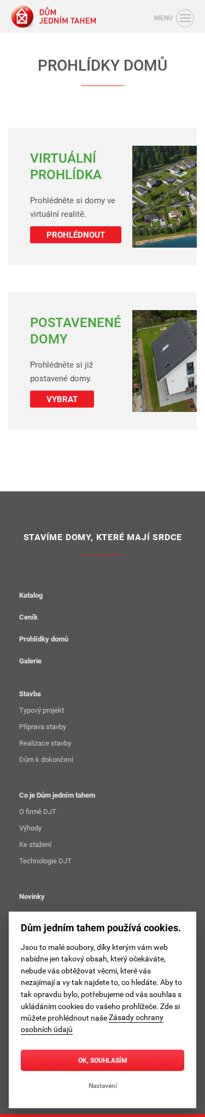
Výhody (30, 828)
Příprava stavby (42, 726)
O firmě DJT (37, 811)
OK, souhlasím (102, 1060)
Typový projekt (41, 710)
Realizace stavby (45, 743)
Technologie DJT (45, 861)
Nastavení (103, 1085)
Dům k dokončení (46, 759)
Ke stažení (35, 844)
